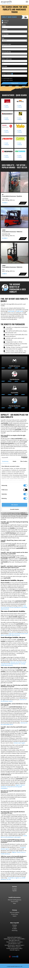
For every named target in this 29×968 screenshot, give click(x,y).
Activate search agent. (19, 743)
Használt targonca (14, 950)
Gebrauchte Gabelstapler (14, 937)
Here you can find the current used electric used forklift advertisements (14, 607)
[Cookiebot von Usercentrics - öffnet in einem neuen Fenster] (21, 457)
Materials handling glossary (14, 899)
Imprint (14, 916)
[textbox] (15, 27)
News (14, 903)
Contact (14, 927)
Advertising (14, 930)
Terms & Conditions (14, 912)
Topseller (14, 890)
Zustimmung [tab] (5, 461)
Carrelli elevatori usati (14, 943)
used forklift (11, 311)
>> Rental (6, 107)
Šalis (3, 38)
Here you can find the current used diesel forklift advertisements (13, 662)
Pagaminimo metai (6, 44)
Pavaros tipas (5, 34)
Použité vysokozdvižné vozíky (14, 948)
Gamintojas (4, 29)
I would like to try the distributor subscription (14, 836)
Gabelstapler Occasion (10, 939)
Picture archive (14, 901)
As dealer (14, 889)
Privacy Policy (14, 914)
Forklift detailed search (7, 78)
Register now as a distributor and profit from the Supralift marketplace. (13, 786)
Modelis (4, 25)
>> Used (6, 105)
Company (14, 925)
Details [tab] (14, 461)
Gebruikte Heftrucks (14, 940)
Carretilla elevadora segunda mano (14, 945)
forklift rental (19, 311)
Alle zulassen (14, 504)
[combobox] (14, 27)
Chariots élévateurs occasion (14, 942)
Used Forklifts (20, 939)
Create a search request (8, 80)
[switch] (25, 490)
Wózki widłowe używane (14, 947)
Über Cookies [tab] (23, 461)
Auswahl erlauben (14, 509)
